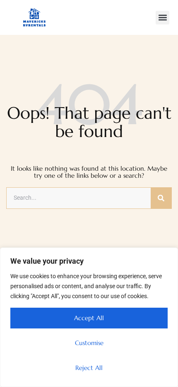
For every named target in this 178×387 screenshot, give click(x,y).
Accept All (89, 318)
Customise (89, 343)
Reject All (89, 368)
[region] (89, 317)
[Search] (161, 198)
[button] (162, 17)
